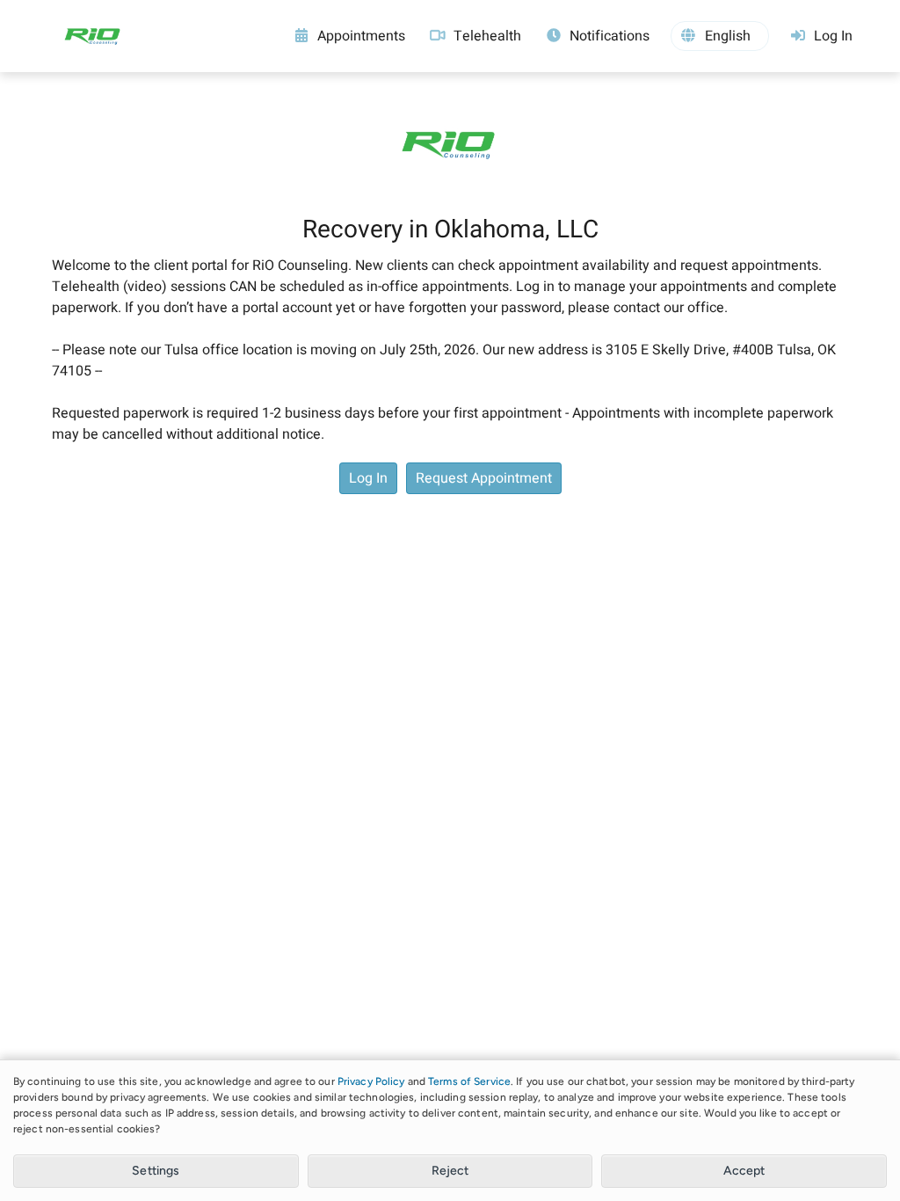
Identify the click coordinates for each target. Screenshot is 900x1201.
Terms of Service (469, 1081)
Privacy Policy (371, 1081)
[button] (720, 36)
